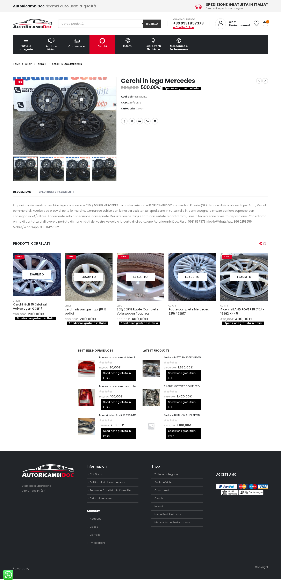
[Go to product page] (86, 368)
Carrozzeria (76, 46)
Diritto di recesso (101, 498)
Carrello (95, 535)
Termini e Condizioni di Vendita (110, 490)
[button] (14, 116)
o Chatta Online (183, 27)
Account (95, 519)
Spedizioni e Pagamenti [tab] (56, 192)
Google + (147, 121)
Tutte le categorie (26, 47)
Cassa (94, 527)
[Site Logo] (32, 23)
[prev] (259, 81)
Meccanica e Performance (179, 47)
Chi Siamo (96, 474)
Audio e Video (51, 47)
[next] (265, 81)
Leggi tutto (54, 260)
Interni (127, 46)
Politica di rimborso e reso (107, 482)
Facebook (124, 121)
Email (155, 121)
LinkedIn (139, 121)
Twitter (132, 121)
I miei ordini (97, 543)
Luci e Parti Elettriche (153, 47)
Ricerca (152, 24)
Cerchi (102, 46)
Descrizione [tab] (22, 192)
